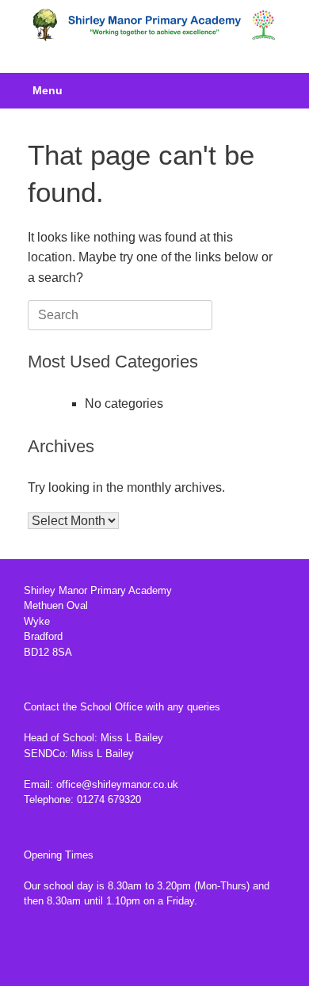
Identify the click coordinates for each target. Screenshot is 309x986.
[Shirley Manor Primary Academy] (154, 24)
